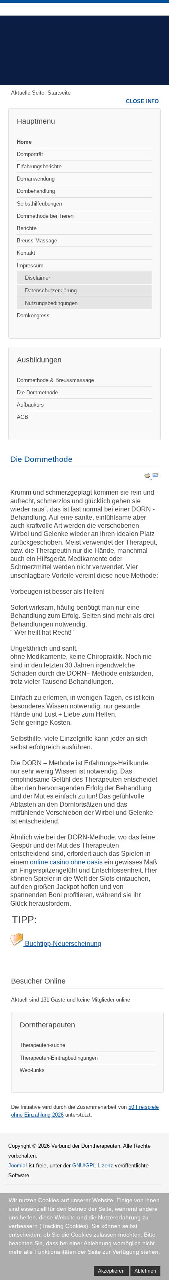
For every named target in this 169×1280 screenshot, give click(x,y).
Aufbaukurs (30, 405)
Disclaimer (37, 278)
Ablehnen (145, 1271)
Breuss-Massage (37, 240)
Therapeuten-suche (42, 1045)
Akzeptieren (111, 1271)
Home (24, 142)
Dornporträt (30, 154)
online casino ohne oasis (66, 862)
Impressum (30, 265)
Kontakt (26, 253)
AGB (22, 417)
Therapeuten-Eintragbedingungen (59, 1058)
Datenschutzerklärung (51, 290)
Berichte (27, 228)
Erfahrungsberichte (39, 166)
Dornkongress (33, 315)
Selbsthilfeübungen (39, 204)
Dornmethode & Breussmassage (55, 380)
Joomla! (17, 1165)
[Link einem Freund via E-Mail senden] (155, 477)
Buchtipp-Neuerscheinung (62, 943)
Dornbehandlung (36, 191)
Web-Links (32, 1070)
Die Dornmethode (37, 392)
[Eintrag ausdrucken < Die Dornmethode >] (148, 477)
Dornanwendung (36, 179)
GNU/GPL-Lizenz (92, 1165)
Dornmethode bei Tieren (45, 216)
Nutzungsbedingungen (51, 303)
